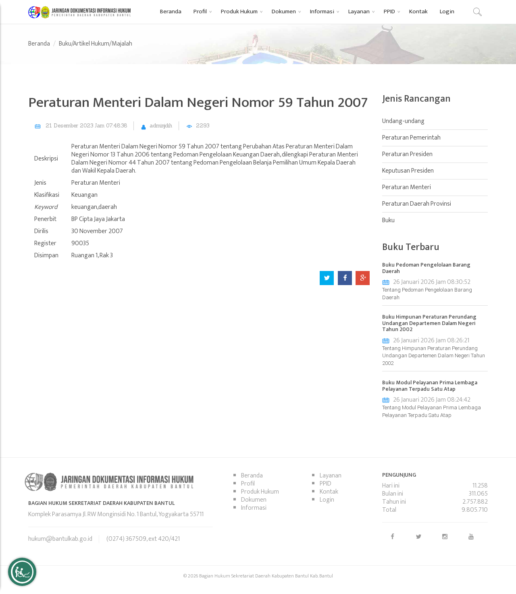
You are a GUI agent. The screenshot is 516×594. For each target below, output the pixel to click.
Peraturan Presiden (407, 154)
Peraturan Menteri (406, 187)
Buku (388, 220)
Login (327, 499)
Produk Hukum (260, 491)
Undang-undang (403, 121)
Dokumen (253, 499)
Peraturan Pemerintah (411, 137)
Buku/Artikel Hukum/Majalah (95, 43)
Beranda (39, 43)
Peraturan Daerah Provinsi (416, 203)
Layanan (330, 475)
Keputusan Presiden (408, 170)
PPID (325, 483)
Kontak (329, 491)
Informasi (253, 507)
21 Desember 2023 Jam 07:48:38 (86, 125)
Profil (248, 483)
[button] (201, 11)
